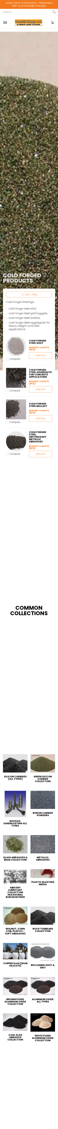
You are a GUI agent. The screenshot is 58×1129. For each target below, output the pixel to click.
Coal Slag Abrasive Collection (15, 1037)
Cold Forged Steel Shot (37, 342)
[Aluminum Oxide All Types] (42, 986)
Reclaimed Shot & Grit (43, 966)
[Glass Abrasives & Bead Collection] (15, 844)
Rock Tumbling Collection (43, 930)
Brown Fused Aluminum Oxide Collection (15, 1002)
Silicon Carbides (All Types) (15, 778)
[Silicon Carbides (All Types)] (15, 763)
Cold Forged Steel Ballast (38, 405)
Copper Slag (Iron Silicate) (15, 964)
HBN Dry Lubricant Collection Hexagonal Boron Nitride (15, 892)
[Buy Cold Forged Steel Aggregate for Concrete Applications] (16, 378)
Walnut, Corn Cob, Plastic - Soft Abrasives (15, 931)
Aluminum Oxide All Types (43, 1000)
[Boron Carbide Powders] (42, 800)
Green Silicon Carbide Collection (43, 779)
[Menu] (5, 22)
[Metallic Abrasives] (42, 844)
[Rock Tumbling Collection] (42, 916)
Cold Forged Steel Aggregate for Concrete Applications (40, 373)
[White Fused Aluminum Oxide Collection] (42, 1022)
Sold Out (40, 355)
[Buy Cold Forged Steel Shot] (16, 346)
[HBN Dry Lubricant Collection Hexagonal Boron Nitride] (15, 876)
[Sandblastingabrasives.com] (28, 22)
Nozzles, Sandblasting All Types (15, 823)
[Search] (54, 12)
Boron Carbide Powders (43, 814)
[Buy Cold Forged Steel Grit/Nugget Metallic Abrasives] (16, 441)
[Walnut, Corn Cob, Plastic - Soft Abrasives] (15, 916)
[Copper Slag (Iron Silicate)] (15, 951)
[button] (52, 22)
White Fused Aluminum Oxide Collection (43, 1038)
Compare (14, 359)
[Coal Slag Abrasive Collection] (15, 1022)
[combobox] (27, 12)
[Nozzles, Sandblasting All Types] (15, 804)
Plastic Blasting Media (42, 883)
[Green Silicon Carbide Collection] (42, 763)
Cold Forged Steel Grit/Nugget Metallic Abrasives (37, 436)
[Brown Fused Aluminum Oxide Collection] (15, 986)
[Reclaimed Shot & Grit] (42, 952)
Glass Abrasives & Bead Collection (15, 858)
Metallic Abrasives (43, 858)
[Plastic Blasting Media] (42, 873)
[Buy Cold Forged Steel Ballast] (16, 409)
